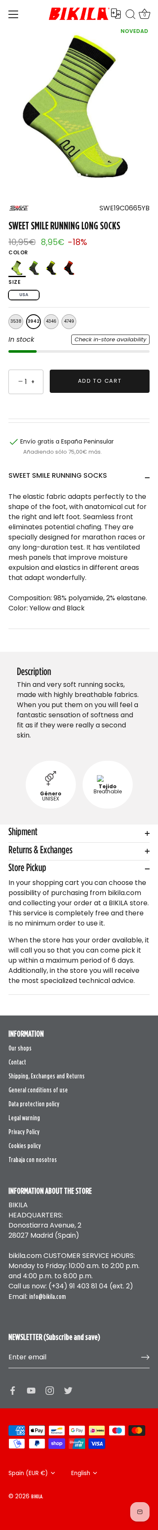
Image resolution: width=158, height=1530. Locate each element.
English (80, 1473)
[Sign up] (145, 1357)
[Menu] (13, 14)
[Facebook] (12, 1390)
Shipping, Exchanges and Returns (46, 1076)
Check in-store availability (110, 339)
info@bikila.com (47, 1296)
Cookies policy (24, 1145)
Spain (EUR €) (28, 1473)
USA (23, 294)
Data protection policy (33, 1103)
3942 (34, 321)
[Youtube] (31, 1390)
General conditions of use (38, 1089)
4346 (51, 321)
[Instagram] (50, 1390)
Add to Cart (100, 381)
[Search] (130, 15)
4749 (69, 321)
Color (18, 253)
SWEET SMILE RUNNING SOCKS (57, 475)
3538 (16, 321)
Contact (17, 1062)
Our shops (20, 1048)
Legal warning (24, 1117)
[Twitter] (68, 1390)
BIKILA (36, 1496)
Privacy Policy (24, 1131)
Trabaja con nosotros (32, 1159)
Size (14, 282)
